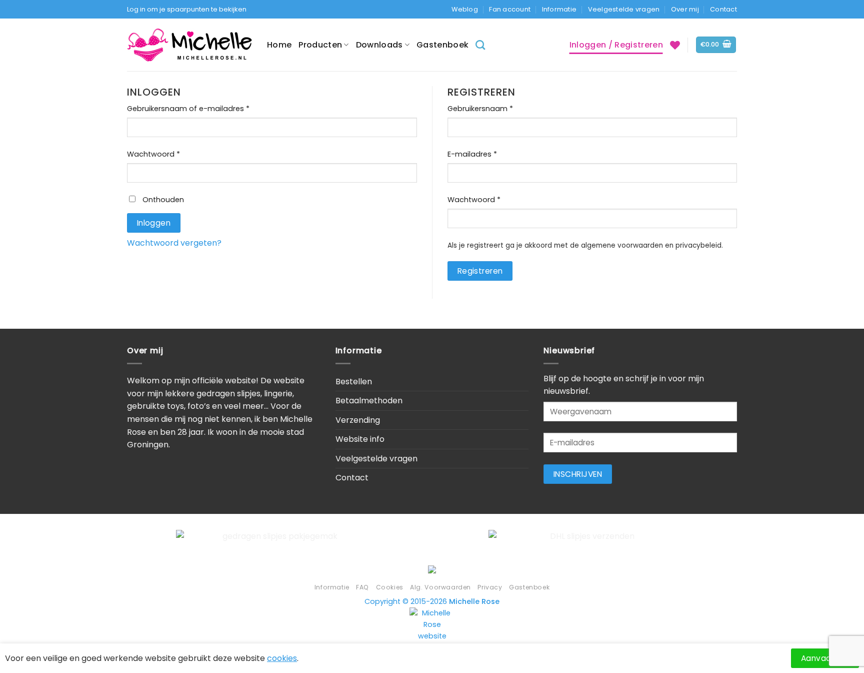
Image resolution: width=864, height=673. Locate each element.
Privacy (490, 587)
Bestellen (354, 381)
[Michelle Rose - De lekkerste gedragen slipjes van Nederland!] (189, 45)
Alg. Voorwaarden (440, 587)
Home (279, 45)
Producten (320, 45)
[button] (716, 45)
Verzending (358, 420)
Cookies (390, 587)
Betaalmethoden (369, 400)
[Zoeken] (480, 45)
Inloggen (154, 223)
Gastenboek (442, 45)
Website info (360, 439)
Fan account (509, 9)
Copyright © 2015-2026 (432, 601)
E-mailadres (488, 154)
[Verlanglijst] (675, 45)
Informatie (559, 9)
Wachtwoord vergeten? (174, 243)
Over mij (685, 9)
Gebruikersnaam (496, 108)
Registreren (480, 271)
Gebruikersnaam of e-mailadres (204, 108)
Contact (723, 9)
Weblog (465, 9)
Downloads (379, 45)
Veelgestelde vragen (624, 9)
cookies (282, 658)
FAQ (362, 587)
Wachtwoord (169, 154)
